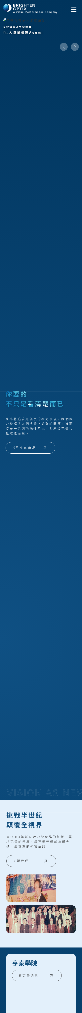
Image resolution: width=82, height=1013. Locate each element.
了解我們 (21, 861)
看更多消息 (28, 975)
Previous (64, 47)
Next (75, 47)
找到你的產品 (24, 448)
